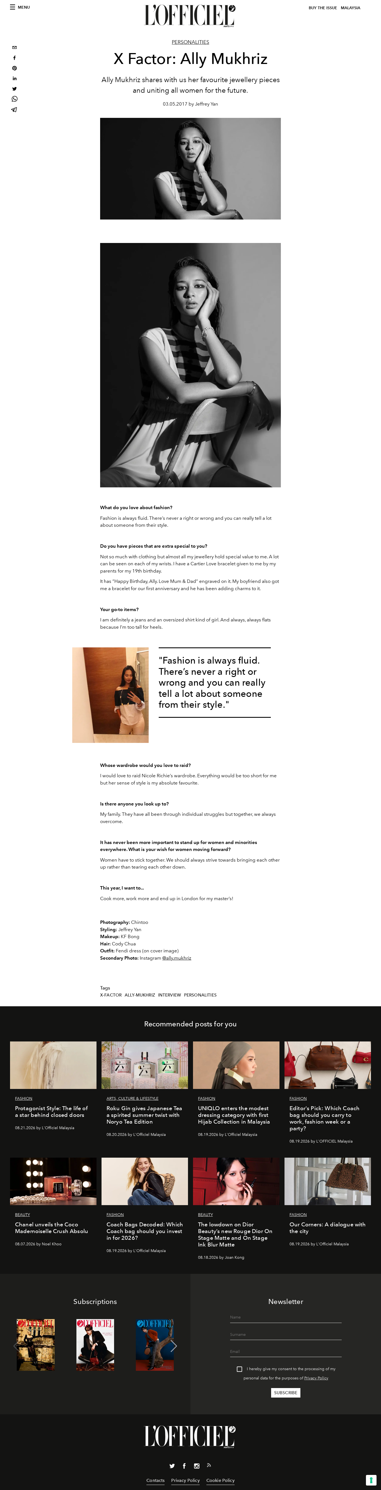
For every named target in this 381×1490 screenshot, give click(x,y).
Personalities (190, 42)
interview (169, 995)
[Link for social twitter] (172, 1467)
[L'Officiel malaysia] (190, 15)
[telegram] (14, 110)
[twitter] (14, 89)
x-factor (111, 995)
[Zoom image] (110, 695)
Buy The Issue (323, 8)
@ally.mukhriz (176, 958)
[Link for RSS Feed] (209, 1466)
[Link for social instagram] (196, 1467)
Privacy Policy (316, 1378)
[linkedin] (14, 79)
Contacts (155, 1480)
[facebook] (14, 58)
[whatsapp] (14, 100)
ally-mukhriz (140, 995)
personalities (200, 995)
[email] (14, 48)
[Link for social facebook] (184, 1467)
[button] (174, 1346)
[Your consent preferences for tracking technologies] (371, 1480)
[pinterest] (14, 69)
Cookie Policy (220, 1480)
